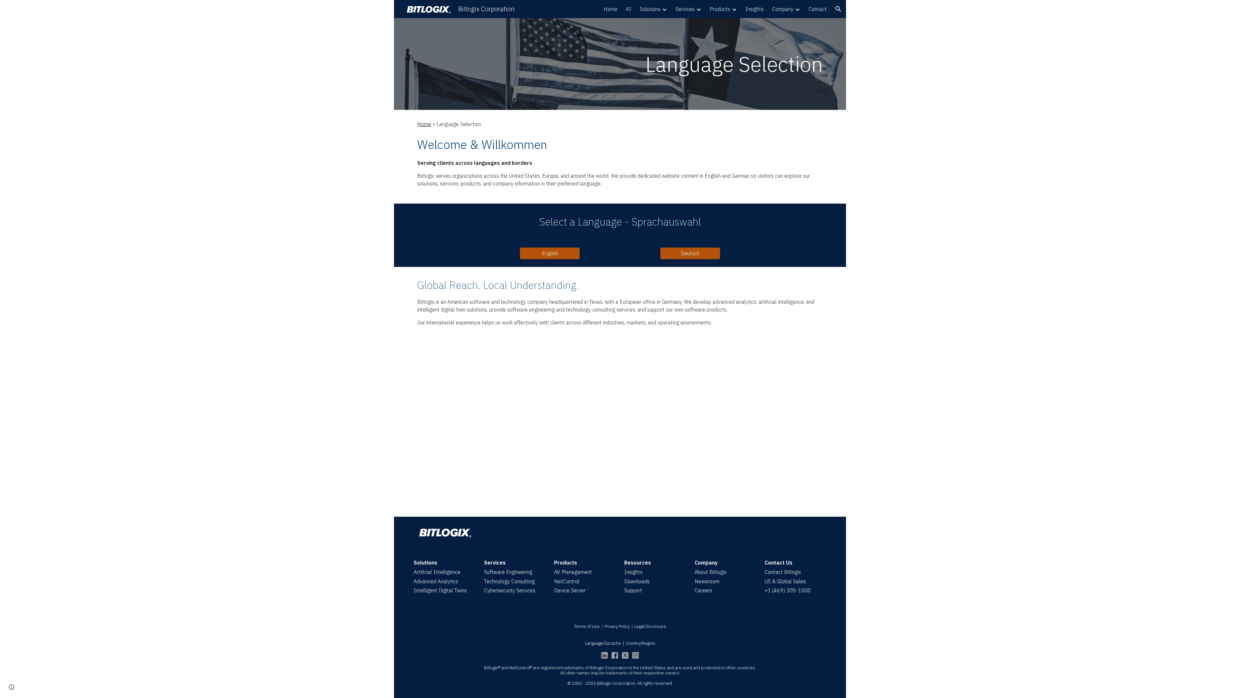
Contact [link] (818, 9)
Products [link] (720, 9)
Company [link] (782, 9)
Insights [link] (754, 9)
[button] (838, 9)
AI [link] (628, 9)
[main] (620, 64)
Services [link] (685, 9)
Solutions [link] (650, 9)
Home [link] (610, 9)
